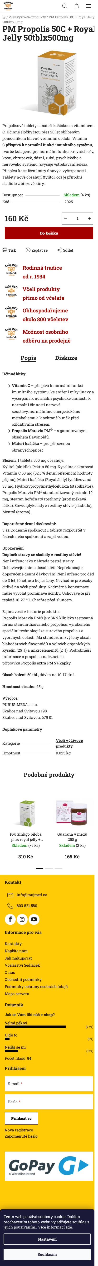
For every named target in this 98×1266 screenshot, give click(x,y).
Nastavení (47, 1239)
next (93, 810)
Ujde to (11, 1034)
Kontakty (13, 943)
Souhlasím (47, 1254)
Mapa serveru (17, 993)
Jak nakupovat (18, 957)
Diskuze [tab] (66, 358)
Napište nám (16, 950)
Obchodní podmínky (23, 979)
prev (5, 810)
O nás (10, 972)
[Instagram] (22, 919)
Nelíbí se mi (15, 1047)
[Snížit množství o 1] (65, 218)
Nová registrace (19, 1129)
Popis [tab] (28, 358)
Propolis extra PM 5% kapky (45, 662)
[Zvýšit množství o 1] (89, 218)
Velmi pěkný (16, 1022)
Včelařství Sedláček (22, 965)
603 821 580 (27, 905)
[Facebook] (10, 919)
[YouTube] (34, 919)
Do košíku (49, 233)
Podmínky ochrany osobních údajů (36, 986)
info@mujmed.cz (32, 894)
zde (69, 1226)
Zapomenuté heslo (21, 1136)
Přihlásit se (21, 1118)
